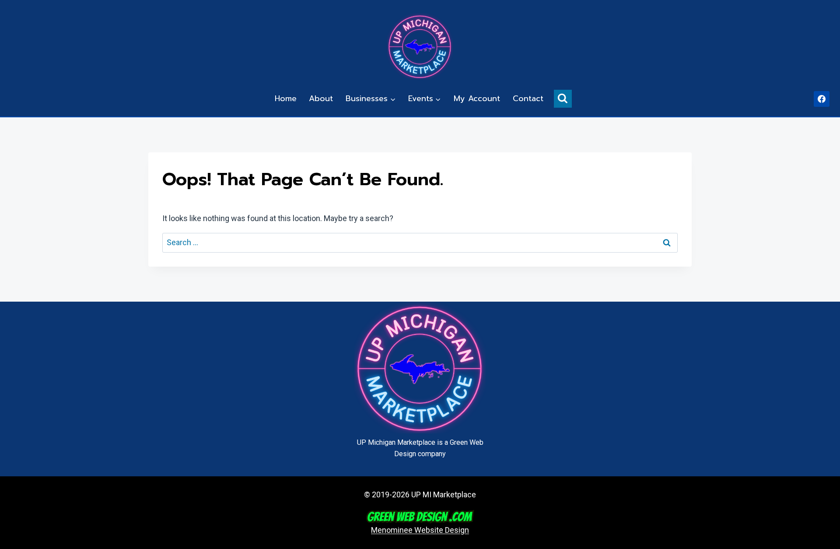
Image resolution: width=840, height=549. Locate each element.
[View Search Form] (563, 99)
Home (286, 98)
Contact (528, 98)
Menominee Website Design (420, 530)
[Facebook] (822, 99)
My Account (477, 98)
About (321, 98)
